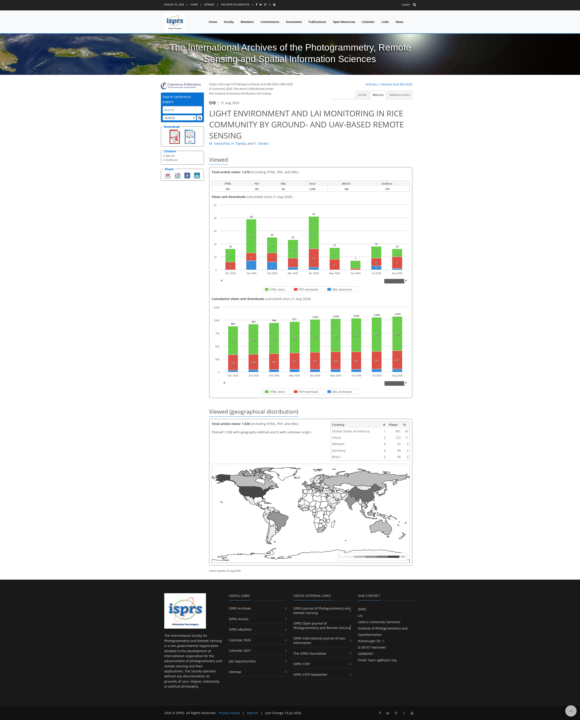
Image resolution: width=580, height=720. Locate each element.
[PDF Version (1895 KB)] (174, 136)
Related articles (399, 95)
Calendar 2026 (240, 640)
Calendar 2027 (240, 650)
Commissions (270, 22)
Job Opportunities (242, 661)
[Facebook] (187, 175)
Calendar (368, 22)
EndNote (172, 160)
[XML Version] (190, 136)
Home (194, 4)
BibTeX (170, 156)
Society (229, 22)
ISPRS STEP (301, 664)
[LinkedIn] (197, 175)
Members (247, 22)
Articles (371, 84)
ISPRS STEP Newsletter (310, 674)
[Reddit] (177, 175)
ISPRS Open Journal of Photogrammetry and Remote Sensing (322, 625)
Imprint (252, 713)
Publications (317, 22)
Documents (294, 22)
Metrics (378, 95)
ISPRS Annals (239, 619)
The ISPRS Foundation (235, 4)
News (399, 22)
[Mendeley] (168, 175)
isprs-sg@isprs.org (382, 660)
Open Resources (344, 22)
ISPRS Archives (240, 608)
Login (405, 4)
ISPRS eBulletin (240, 629)
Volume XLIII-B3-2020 (396, 84)
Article (362, 95)
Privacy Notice (229, 713)
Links (385, 22)
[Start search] (199, 117)
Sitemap (209, 4)
